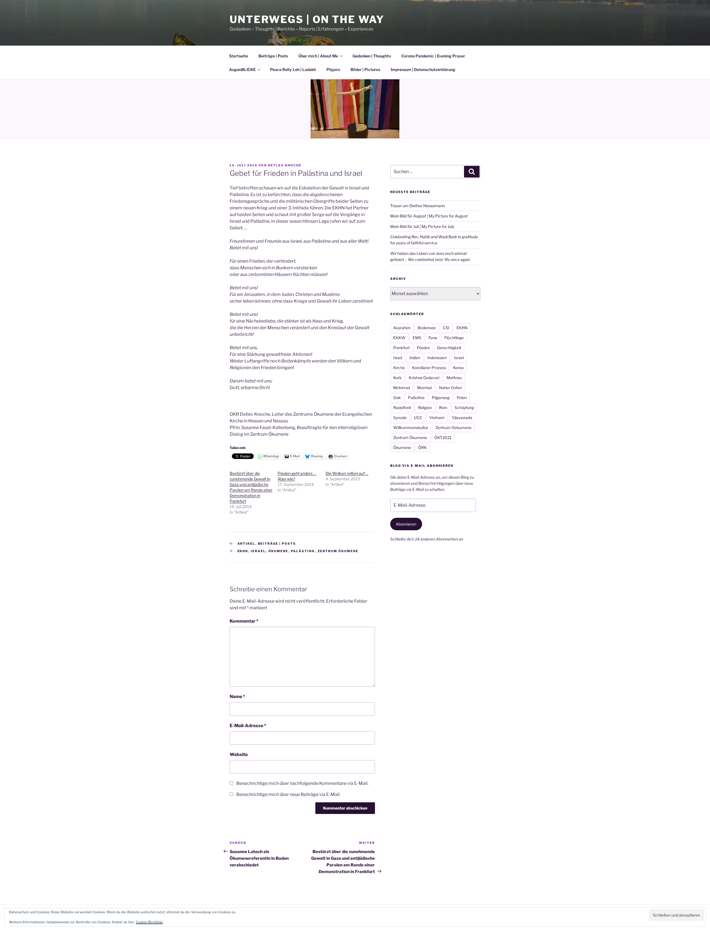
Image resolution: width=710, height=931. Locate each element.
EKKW (399, 337)
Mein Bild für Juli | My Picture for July (422, 226)
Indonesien (437, 357)
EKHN (242, 551)
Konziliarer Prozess (429, 367)
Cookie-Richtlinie (149, 922)
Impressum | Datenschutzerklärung (423, 69)
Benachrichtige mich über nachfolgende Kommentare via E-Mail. (302, 783)
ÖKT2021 (443, 437)
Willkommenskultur (410, 427)
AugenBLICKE (242, 69)
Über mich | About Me (318, 56)
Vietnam (437, 417)
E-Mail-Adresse (248, 725)
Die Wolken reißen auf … (347, 473)
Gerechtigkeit (449, 347)
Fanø (432, 337)
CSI (446, 327)
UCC (418, 417)
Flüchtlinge (454, 337)
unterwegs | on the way (307, 19)
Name (237, 696)
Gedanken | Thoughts (372, 56)
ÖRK (422, 447)
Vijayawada (462, 417)
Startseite (238, 56)
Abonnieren (406, 524)
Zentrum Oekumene (453, 427)
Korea (458, 367)
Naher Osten (450, 387)
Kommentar (244, 621)
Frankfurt (401, 347)
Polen (462, 397)
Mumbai (424, 387)
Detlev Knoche (284, 165)
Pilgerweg (441, 397)
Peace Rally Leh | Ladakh (293, 69)
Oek (397, 397)
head (397, 357)
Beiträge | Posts (273, 56)
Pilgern (333, 69)
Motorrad (401, 387)
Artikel (246, 544)
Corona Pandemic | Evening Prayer (433, 56)
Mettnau (454, 377)
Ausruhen (401, 327)
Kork (397, 377)
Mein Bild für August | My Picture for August (429, 216)
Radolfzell (402, 407)
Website (239, 754)
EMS (417, 337)
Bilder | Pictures (365, 69)
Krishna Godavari (424, 377)
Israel (258, 551)
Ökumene (278, 551)
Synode (400, 417)
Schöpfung (464, 407)
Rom (443, 407)
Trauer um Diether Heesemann (417, 205)
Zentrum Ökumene (338, 551)
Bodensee (427, 327)
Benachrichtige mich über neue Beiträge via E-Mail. (288, 794)
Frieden (423, 347)
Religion (425, 407)
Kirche (399, 367)
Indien (414, 357)
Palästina (303, 551)
